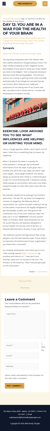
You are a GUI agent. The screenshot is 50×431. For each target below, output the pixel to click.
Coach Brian (42, 271)
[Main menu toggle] (45, 3)
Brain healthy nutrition (35, 38)
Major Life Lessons (36, 40)
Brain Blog (14, 18)
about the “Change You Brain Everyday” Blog (22, 53)
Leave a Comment (10, 38)
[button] (25, 3)
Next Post (25, 287)
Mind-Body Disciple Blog (13, 43)
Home (5, 18)
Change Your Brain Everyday (15, 40)
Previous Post (25, 281)
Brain (22, 38)
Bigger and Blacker (29, 253)
